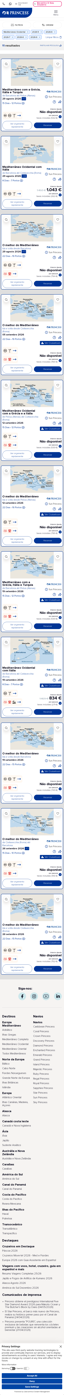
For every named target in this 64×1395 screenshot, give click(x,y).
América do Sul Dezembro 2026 (20, 1288)
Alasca (6, 1115)
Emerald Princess (42, 1055)
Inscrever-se (23, 4)
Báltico (6, 1063)
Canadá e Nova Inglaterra (16, 1125)
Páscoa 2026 (10, 1250)
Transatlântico (9, 1228)
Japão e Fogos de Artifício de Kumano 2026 (27, 1278)
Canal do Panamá (12, 1189)
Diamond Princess (43, 1045)
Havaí (5, 1214)
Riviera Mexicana (11, 1203)
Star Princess (40, 1092)
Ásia (4, 1135)
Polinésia (7, 1218)
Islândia (6, 1087)
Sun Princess (55, 97)
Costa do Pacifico (12, 1199)
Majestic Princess (42, 1069)
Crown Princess (41, 1036)
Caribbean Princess (44, 1026)
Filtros (19, 25)
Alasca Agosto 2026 (14, 1283)
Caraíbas (7, 1168)
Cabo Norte (8, 1068)
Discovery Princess (43, 1041)
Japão (5, 1140)
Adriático (7, 1030)
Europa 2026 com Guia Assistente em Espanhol (29, 1260)
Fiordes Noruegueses (14, 1073)
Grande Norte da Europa (16, 1078)
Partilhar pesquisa (51, 46)
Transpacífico (9, 1233)
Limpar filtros (52, 37)
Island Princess (41, 1064)
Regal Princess (41, 1078)
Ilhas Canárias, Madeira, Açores (15, 1104)
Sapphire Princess (43, 1088)
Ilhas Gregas (9, 1034)
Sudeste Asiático (11, 1145)
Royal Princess (41, 1083)
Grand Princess (41, 1059)
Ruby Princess (41, 1074)
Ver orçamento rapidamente (17, 125)
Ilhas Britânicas (10, 1082)
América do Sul (10, 1178)
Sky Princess (40, 1102)
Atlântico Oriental (11, 1097)
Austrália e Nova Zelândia (16, 1158)
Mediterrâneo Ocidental (15, 1044)
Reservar (47, 125)
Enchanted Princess (44, 1050)
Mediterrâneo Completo (15, 1039)
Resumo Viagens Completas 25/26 (21, 1273)
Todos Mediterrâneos (14, 1053)
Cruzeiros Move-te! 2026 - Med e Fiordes (25, 1255)
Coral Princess (41, 1031)
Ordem (49, 25)
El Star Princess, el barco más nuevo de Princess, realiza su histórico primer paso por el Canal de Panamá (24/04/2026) (32, 1314)
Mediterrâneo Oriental (14, 1049)
